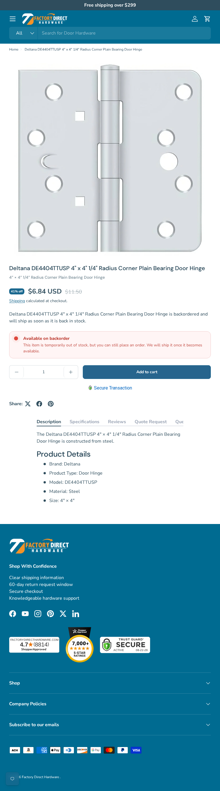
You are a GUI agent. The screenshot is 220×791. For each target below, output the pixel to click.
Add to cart (146, 372)
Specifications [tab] (84, 422)
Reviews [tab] (117, 422)
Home (13, 49)
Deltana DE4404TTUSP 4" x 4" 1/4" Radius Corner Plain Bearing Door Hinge (83, 49)
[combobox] (110, 33)
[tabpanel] (110, 467)
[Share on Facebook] (39, 403)
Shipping (17, 301)
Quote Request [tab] (151, 422)
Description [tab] (49, 422)
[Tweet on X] (28, 403)
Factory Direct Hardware (41, 777)
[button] (207, 19)
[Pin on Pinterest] (50, 403)
